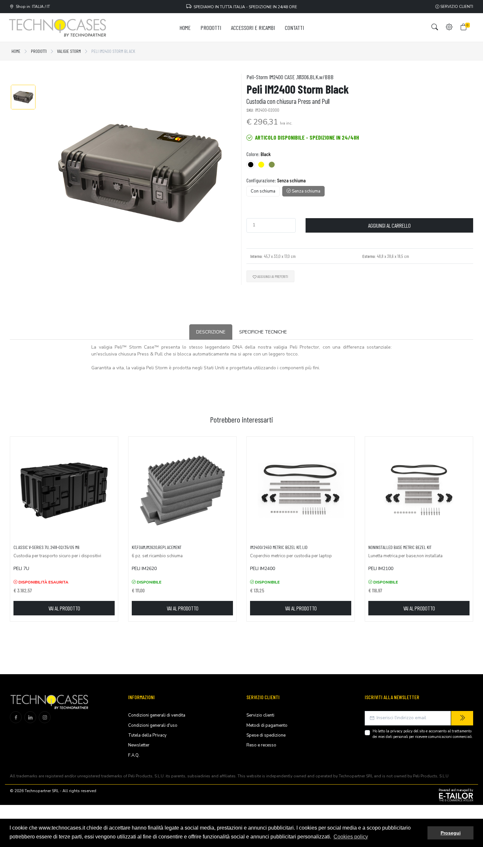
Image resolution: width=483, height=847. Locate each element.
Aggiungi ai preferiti (272, 276)
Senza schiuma (305, 191)
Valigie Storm (69, 51)
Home (16, 51)
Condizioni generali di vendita (156, 715)
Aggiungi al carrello (389, 225)
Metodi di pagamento (267, 725)
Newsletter (139, 745)
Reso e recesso (261, 745)
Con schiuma (263, 191)
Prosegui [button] (451, 833)
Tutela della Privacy (147, 735)
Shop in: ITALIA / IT (32, 6)
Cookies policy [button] (351, 836)
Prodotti (39, 51)
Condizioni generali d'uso (152, 725)
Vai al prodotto (64, 608)
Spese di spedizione (266, 735)
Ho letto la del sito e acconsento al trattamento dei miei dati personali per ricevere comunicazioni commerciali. (423, 734)
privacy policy (401, 731)
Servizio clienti (456, 6)
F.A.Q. (134, 755)
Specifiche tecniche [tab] (263, 332)
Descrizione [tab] (210, 332)
